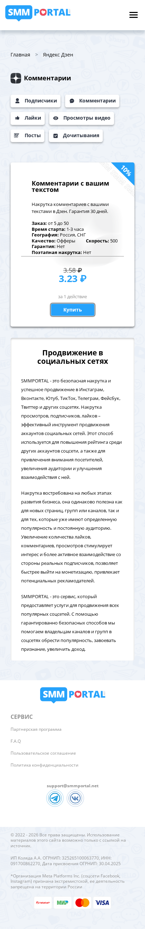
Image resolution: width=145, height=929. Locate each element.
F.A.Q (16, 741)
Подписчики (41, 100)
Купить (72, 309)
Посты (33, 135)
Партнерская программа (36, 729)
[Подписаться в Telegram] (57, 806)
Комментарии (97, 100)
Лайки (33, 117)
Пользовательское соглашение (43, 753)
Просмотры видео (87, 117)
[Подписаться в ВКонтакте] (76, 806)
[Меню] (133, 15)
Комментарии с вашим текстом (70, 186)
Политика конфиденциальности (44, 765)
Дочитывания (81, 135)
